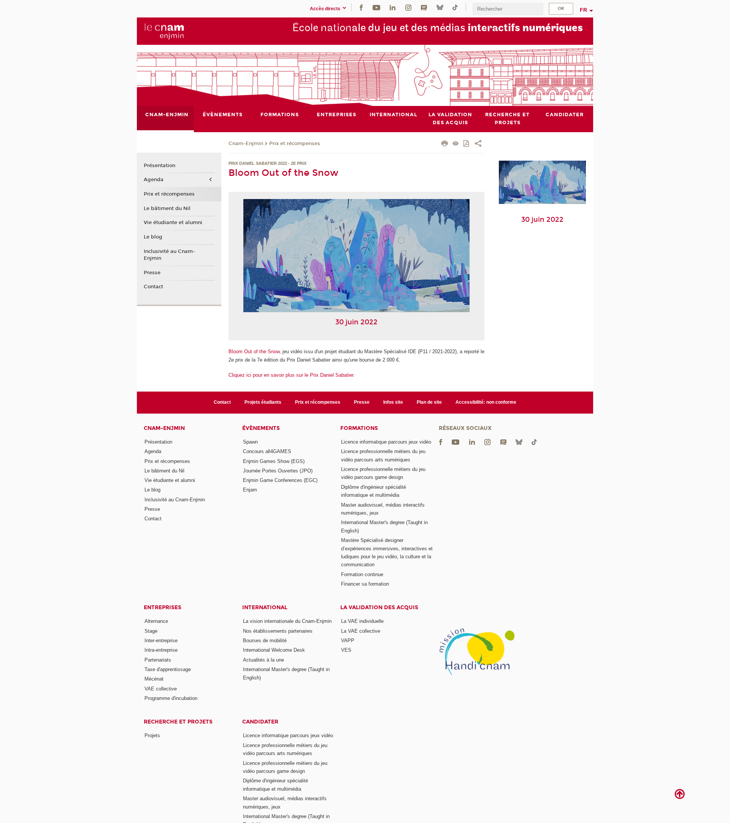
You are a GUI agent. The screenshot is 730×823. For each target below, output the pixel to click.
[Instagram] (408, 7)
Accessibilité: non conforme (485, 402)
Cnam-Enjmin (246, 144)
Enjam (250, 490)
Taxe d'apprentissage (167, 669)
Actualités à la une (263, 660)
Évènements (261, 428)
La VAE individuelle (362, 621)
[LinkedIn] (392, 7)
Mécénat (153, 679)
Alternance (156, 621)
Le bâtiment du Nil (167, 208)
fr (583, 10)
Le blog (153, 237)
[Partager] (478, 144)
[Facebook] (361, 7)
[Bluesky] (439, 7)
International (264, 607)
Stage (150, 631)
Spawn (250, 442)
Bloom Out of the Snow (254, 351)
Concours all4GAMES (267, 451)
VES (346, 650)
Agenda (153, 180)
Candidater (260, 722)
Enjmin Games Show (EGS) (274, 461)
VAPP (347, 640)
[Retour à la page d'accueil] (164, 31)
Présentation (159, 166)
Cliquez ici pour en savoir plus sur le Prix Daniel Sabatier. (292, 375)
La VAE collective (360, 631)
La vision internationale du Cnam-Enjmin (287, 621)
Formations (359, 428)
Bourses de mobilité (265, 640)
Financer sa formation (365, 584)
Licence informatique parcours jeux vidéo (386, 442)
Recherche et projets (178, 722)
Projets (152, 735)
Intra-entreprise (161, 650)
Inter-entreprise (161, 640)
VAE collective (160, 689)
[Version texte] (455, 144)
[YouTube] (376, 7)
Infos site (393, 402)
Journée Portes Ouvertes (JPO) (278, 471)
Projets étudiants (262, 402)
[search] (508, 9)
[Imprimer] (444, 144)
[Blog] (424, 7)
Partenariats (157, 660)
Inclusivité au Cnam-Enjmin (169, 254)
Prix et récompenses (294, 144)
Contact (153, 287)
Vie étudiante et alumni (173, 223)
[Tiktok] (455, 7)
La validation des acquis (379, 607)
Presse (152, 273)
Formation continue (362, 574)
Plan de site (429, 402)
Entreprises (162, 607)
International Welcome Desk (274, 650)
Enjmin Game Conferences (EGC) (280, 480)
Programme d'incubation (170, 698)
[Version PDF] (466, 144)
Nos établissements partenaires (278, 631)
